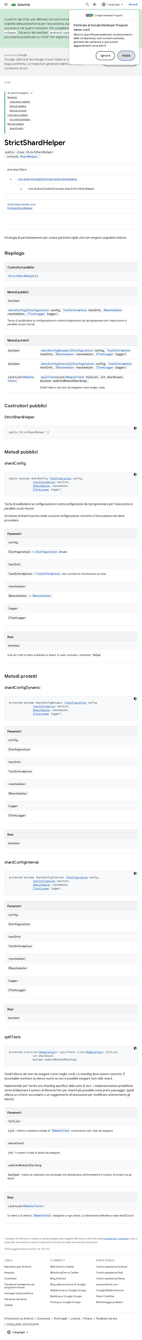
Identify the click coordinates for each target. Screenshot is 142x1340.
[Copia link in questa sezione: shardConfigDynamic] (44, 688)
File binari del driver (15, 1299)
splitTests (49, 377)
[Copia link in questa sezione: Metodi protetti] (40, 676)
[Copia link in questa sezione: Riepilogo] (28, 253)
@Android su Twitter (62, 1266)
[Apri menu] (6, 4)
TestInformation (75, 310)
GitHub (8, 1305)
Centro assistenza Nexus (110, 1278)
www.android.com (107, 1284)
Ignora (105, 55)
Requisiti (9, 1272)
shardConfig (17, 310)
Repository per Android (17, 1266)
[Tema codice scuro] (135, 428)
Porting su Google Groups (65, 1302)
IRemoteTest (74, 377)
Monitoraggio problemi (109, 1302)
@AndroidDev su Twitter (64, 1272)
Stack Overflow (105, 1296)
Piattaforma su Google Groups (68, 1290)
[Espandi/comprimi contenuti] (31, 93)
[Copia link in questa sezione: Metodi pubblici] (41, 452)
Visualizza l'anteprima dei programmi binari (19, 1286)
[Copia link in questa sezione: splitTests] (24, 1037)
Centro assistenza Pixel (109, 1272)
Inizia (126, 55)
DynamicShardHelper (20, 208)
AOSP (7, 82)
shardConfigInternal (56, 364)
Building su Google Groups (66, 1296)
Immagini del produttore (18, 1293)
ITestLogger (36, 314)
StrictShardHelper (21, 276)
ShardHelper (29, 156)
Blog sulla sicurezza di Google (67, 1284)
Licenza (75, 1318)
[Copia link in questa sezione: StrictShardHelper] (38, 417)
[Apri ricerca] (87, 4)
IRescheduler (113, 310)
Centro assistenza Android (111, 1266)
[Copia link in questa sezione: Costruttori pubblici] (50, 406)
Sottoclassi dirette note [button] (21, 206)
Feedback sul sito (106, 1318)
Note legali (60, 1318)
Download (10, 1278)
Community (43, 1318)
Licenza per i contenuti (116, 1238)
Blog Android (58, 1278)
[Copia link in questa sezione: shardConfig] (29, 463)
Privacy (88, 1318)
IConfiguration (38, 310)
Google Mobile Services (110, 1290)
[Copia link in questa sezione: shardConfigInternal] (42, 862)
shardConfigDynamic (55, 350)
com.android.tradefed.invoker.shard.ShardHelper (47, 179)
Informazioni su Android (18, 1318)
